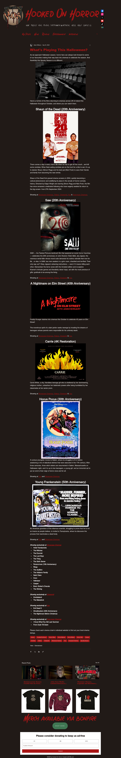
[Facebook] (102, 11)
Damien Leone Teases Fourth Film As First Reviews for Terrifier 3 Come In (33, 682)
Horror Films (52, 637)
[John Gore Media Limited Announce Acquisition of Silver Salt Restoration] (61, 672)
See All (97, 662)
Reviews (45, 34)
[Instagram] (102, 14)
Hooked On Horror (62, 12)
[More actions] (90, 45)
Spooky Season (84, 640)
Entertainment (59, 34)
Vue (65, 640)
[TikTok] (102, 24)
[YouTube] (102, 21)
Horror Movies (61, 637)
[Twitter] (102, 17)
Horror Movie (71, 637)
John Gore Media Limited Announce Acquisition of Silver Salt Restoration (59, 682)
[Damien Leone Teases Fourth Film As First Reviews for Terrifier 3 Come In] (34, 672)
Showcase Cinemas (56, 640)
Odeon (39, 640)
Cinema (87, 637)
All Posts (26, 34)
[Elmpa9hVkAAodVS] (102, 27)
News (36, 34)
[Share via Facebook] (31, 651)
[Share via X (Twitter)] (35, 651)
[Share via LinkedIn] (39, 651)
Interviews (73, 34)
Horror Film (80, 637)
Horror (32, 637)
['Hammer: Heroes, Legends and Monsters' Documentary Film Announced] (87, 672)
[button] (97, 33)
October (33, 640)
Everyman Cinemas (73, 640)
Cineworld (46, 640)
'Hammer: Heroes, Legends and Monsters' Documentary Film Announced (86, 682)
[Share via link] (43, 651)
